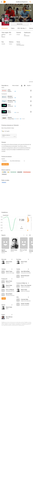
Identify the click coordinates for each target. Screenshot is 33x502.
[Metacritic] (20, 173)
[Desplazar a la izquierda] (23, 235)
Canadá (3, 44)
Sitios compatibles (15, 85)
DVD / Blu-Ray (22, 28)
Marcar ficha (19, 24)
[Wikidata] (4, 175)
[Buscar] (30, 2)
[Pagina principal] (4, 2)
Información (5, 28)
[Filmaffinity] (4, 173)
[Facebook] (4, 183)
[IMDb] (8, 173)
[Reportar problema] (21, 85)
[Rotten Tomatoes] (27, 173)
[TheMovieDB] (13, 173)
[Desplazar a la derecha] (26, 235)
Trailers (13, 28)
